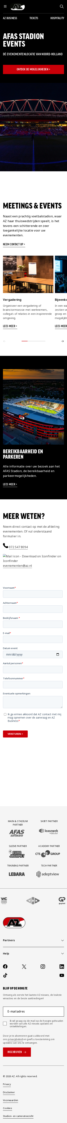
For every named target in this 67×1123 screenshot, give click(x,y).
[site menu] (5, 6)
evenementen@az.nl (17, 566)
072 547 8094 (18, 547)
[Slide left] (4, 341)
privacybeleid (15, 1039)
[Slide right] (62, 341)
